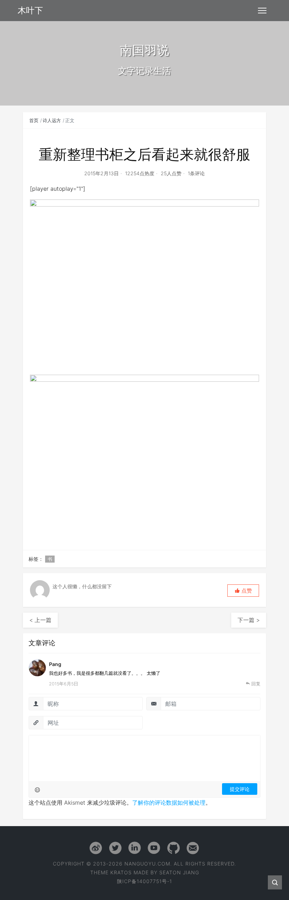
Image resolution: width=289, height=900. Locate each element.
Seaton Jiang (179, 872)
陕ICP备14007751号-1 (144, 881)
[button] (243, 590)
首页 (33, 120)
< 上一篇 (40, 619)
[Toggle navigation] (262, 10)
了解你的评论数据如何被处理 (168, 802)
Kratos (121, 872)
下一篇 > (249, 619)
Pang (55, 664)
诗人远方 (52, 120)
